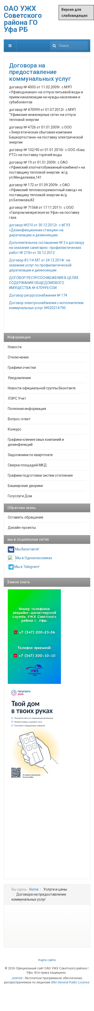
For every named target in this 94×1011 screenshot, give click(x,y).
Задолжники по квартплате (30, 455)
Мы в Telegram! (26, 567)
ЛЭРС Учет (17, 398)
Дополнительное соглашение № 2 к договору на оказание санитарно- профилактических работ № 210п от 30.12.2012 (46, 248)
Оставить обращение (25, 517)
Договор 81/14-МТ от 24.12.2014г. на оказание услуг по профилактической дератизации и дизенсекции (40, 265)
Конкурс (14, 429)
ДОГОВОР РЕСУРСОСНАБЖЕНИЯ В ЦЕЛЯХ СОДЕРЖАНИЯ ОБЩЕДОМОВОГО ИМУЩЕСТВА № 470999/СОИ (43, 283)
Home (34, 889)
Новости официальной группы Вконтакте (42, 388)
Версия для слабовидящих (74, 13)
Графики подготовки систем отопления (40, 475)
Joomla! (17, 978)
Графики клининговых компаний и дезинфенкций (36, 442)
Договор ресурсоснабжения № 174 (38, 295)
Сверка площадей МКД (27, 465)
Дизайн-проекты (22, 528)
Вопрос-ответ (19, 419)
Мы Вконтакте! (27, 549)
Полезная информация (27, 409)
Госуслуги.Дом (20, 496)
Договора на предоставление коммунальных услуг (40, 72)
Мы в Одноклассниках (34, 558)
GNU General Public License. (70, 982)
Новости (15, 347)
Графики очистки (22, 368)
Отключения (18, 357)
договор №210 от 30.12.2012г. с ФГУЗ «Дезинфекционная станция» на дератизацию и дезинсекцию (39, 230)
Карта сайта (47, 960)
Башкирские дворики (25, 486)
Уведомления (19, 378)
